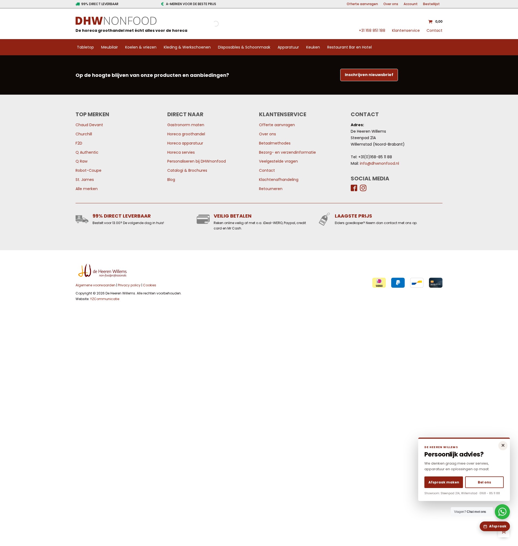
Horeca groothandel (186, 134)
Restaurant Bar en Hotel (349, 47)
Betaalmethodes (275, 143)
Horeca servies (181, 152)
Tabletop (85, 47)
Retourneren (270, 188)
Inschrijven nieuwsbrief (369, 74)
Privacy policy (129, 285)
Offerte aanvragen (362, 4)
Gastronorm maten (185, 125)
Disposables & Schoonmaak (244, 47)
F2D (79, 143)
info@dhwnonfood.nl (379, 163)
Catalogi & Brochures (187, 170)
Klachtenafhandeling (278, 179)
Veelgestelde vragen (278, 161)
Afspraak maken (443, 482)
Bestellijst (431, 4)
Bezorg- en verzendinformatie (287, 152)
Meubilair (109, 47)
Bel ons (484, 482)
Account (411, 4)
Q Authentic (87, 152)
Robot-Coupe (88, 170)
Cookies (149, 285)
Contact (434, 30)
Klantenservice (406, 30)
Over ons (390, 4)
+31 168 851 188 (372, 30)
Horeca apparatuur (185, 143)
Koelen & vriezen (140, 47)
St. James (85, 179)
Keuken (313, 47)
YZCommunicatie (104, 299)
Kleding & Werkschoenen (187, 47)
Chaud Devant (89, 125)
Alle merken (87, 188)
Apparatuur (288, 47)
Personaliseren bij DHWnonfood (196, 161)
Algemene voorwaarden (95, 285)
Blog (171, 179)
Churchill (84, 134)
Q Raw (81, 161)
